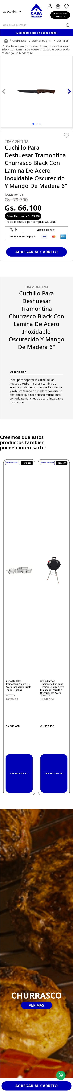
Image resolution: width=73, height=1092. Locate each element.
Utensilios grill (41, 40)
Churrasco (19, 40)
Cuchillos (63, 40)
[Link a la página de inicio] (5, 41)
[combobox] (36, 25)
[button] (12, 12)
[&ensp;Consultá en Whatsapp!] (60, 1075)
